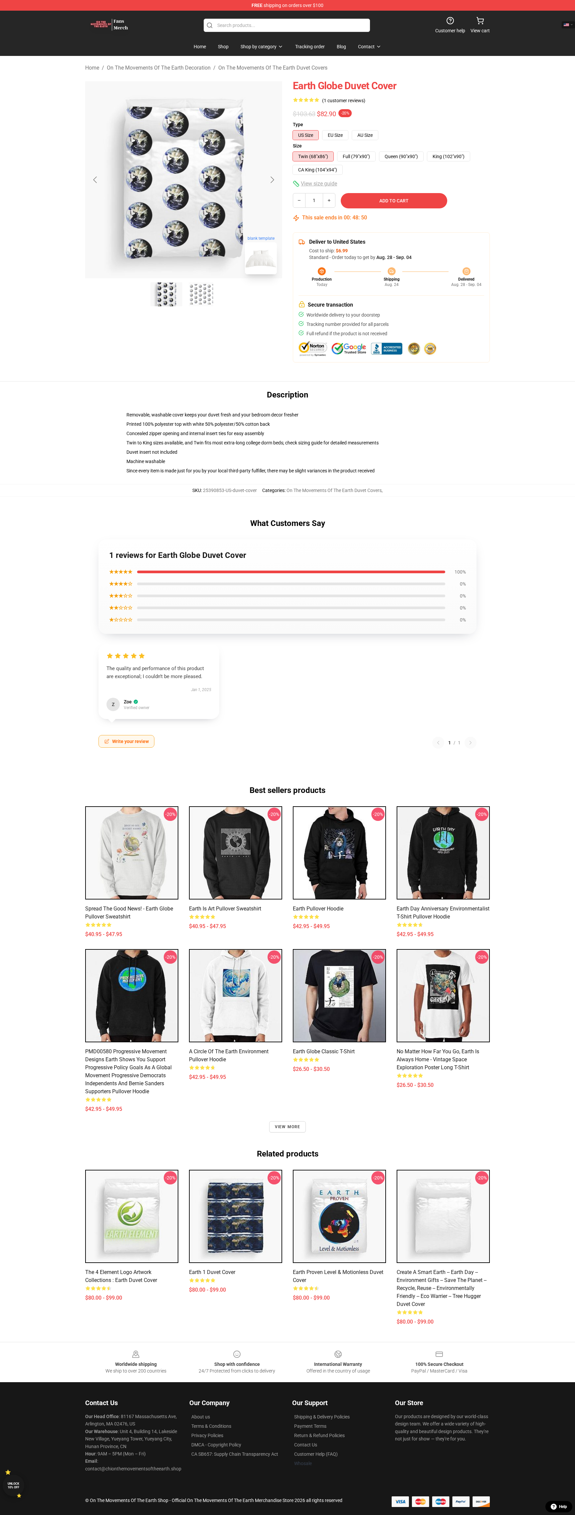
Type (298, 124)
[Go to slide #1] (166, 294)
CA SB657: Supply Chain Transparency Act (234, 1454)
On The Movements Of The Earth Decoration (159, 68)
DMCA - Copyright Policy (216, 1444)
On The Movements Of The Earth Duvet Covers (272, 68)
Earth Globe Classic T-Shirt (324, 1051)
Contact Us (305, 1444)
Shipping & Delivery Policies (322, 1416)
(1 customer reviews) (343, 100)
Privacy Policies (207, 1435)
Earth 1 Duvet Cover (212, 1272)
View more (287, 1127)
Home (92, 68)
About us (200, 1416)
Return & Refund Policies (319, 1435)
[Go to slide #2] (201, 294)
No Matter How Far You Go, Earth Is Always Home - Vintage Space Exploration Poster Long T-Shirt (438, 1059)
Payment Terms (310, 1426)
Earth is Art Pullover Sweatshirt (225, 908)
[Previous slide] (95, 180)
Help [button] (563, 1506)
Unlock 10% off (13, 1485)
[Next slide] (272, 180)
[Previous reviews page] (438, 743)
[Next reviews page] (471, 743)
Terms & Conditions (211, 1426)
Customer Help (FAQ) (316, 1454)
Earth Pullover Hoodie (318, 908)
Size (297, 145)
